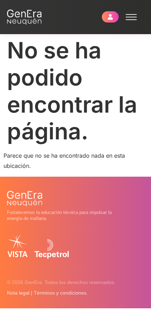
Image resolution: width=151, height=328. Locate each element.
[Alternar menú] (131, 17)
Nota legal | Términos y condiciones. (47, 293)
